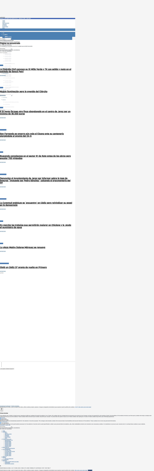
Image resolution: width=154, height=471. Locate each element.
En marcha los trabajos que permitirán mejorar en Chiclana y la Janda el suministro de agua (35, 226)
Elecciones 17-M (9, 440)
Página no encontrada (8, 40)
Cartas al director (9, 458)
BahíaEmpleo (8, 441)
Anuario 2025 (8, 52)
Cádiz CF (4, 456)
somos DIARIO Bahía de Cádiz (12, 87)
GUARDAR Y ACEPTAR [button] (5, 425)
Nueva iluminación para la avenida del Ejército (23, 91)
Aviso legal (4, 365)
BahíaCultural (5, 447)
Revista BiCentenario (10, 448)
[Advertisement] (36, 8)
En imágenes (5, 459)
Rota (6, 438)
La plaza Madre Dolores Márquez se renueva (22, 247)
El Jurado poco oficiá (10, 451)
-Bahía (1, 65)
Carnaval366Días (5, 65)
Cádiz (3, 431)
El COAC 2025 (8, 452)
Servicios (4, 460)
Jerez (6, 433)
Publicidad (7, 89)
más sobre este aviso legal (84, 407)
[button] (7, 368)
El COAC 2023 (8, 74)
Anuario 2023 (8, 444)
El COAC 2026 (8, 67)
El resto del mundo (5, 47)
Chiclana (7, 435)
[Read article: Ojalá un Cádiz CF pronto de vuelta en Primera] (36, 257)
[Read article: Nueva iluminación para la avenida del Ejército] (36, 81)
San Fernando (8, 434)
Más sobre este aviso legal (81, 470)
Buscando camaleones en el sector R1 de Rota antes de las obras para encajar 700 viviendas (35, 157)
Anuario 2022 (8, 445)
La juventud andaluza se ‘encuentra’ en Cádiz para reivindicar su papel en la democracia (36, 204)
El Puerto (7, 436)
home (1, 40)
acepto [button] (76, 407)
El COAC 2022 (8, 455)
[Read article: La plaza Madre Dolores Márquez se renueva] (36, 237)
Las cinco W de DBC (7, 363)
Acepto (90, 470)
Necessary (3, 419)
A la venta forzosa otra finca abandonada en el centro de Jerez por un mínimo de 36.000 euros (35, 112)
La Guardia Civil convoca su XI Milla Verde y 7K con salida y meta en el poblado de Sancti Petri (35, 70)
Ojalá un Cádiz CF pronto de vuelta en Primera (23, 267)
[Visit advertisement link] (3, 33)
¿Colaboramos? (6, 366)
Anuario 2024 (8, 443)
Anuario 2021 (8, 446)
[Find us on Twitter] (0, 93)
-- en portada (3, 130)
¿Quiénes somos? (6, 362)
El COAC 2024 (8, 453)
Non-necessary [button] (3, 422)
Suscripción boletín (9, 463)
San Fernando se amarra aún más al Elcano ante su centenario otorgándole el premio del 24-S (32, 135)
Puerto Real (7, 437)
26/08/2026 (3, 75)
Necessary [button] (2, 417)
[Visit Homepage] (12, 26)
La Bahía (4, 432)
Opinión (4, 457)
